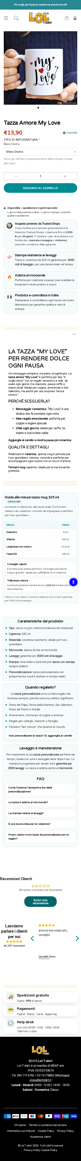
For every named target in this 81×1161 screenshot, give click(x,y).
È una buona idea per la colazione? (29, 824)
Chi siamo (20, 1125)
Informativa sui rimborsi (21, 1130)
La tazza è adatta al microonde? (28, 802)
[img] (14, 941)
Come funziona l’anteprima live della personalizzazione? (30, 789)
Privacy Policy (65, 1130)
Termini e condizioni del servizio (48, 1125)
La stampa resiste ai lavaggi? (26, 813)
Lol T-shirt (26, 1145)
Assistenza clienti (40, 1136)
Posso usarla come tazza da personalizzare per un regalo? (38, 836)
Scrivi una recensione (40, 901)
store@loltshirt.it (40, 1080)
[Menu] (6, 18)
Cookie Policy (46, 1130)
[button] (16, 18)
